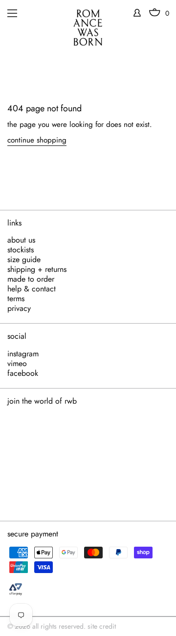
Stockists (20, 250)
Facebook (22, 373)
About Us (21, 240)
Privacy (19, 308)
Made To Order (30, 279)
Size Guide (24, 260)
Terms (15, 299)
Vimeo (17, 364)
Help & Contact (31, 289)
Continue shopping (36, 140)
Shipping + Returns (36, 269)
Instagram (23, 354)
